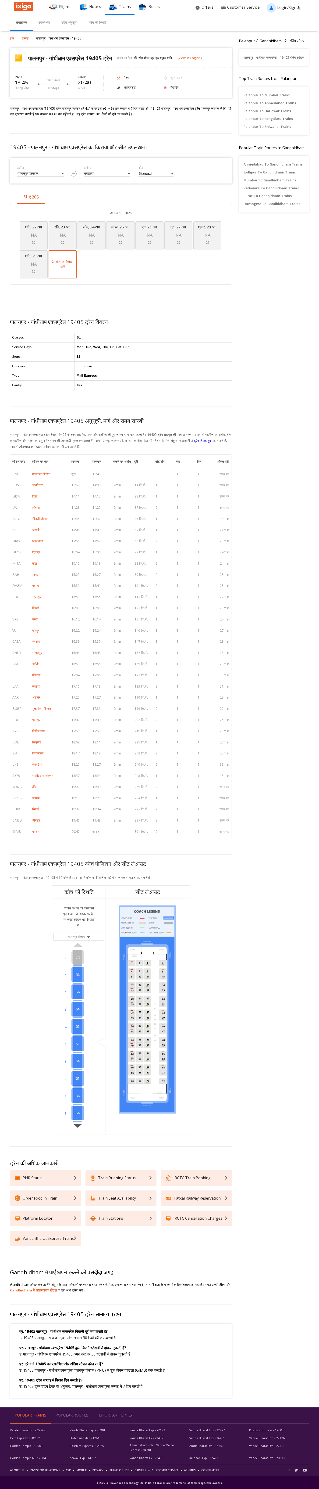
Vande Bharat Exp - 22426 (267, 1438)
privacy (98, 1470)
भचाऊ (35, 798)
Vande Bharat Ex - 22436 (146, 1458)
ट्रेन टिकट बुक (203, 440)
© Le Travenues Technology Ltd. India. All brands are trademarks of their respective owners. (159, 1483)
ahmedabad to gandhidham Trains (273, 164)
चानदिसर (37, 485)
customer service (165, 1470)
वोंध (34, 787)
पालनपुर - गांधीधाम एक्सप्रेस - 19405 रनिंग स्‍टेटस (274, 57)
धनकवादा (37, 541)
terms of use (119, 1470)
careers (140, 1470)
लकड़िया (37, 764)
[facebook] (290, 1470)
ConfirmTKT (210, 1470)
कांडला (36, 831)
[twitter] (296, 1470)
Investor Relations (45, 1470)
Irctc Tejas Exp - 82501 (25, 1438)
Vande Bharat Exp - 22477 (207, 1430)
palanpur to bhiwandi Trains (267, 126)
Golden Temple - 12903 (26, 1446)
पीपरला (36, 675)
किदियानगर (38, 731)
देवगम (35, 585)
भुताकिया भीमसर (41, 708)
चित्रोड (36, 742)
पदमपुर (36, 719)
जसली (35, 530)
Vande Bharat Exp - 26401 (207, 1438)
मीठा (34, 563)
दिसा (34, 496)
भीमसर (36, 820)
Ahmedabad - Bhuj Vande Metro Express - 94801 (152, 1447)
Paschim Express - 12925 (87, 1446)
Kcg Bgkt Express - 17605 (266, 1430)
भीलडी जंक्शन (40, 518)
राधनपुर (36, 597)
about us (17, 1470)
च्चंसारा (36, 641)
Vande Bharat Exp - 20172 (147, 1430)
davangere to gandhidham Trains (272, 204)
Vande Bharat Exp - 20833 (267, 1458)
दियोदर (36, 552)
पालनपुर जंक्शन (41, 474)
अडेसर (36, 697)
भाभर (35, 574)
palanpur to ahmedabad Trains (270, 103)
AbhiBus (190, 1470)
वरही (35, 619)
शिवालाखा (37, 753)
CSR (68, 1470)
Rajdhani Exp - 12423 (203, 1458)
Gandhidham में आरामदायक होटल (33, 1290)
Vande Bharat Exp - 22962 (28, 1430)
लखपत (36, 686)
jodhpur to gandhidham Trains (270, 172)
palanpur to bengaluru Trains (268, 118)
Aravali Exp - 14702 (83, 1458)
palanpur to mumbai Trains (267, 95)
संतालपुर (37, 652)
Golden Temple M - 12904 (28, 1458)
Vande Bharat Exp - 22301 (267, 1446)
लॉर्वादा (36, 507)
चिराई (35, 809)
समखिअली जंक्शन (42, 775)
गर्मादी (35, 664)
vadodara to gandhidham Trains (271, 188)
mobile (82, 1470)
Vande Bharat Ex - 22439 (146, 1438)
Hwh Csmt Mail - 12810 (85, 1438)
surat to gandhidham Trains (268, 196)
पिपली (35, 608)
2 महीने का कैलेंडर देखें (62, 264)
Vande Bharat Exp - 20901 (87, 1430)
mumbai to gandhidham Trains (270, 180)
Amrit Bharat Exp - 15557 (206, 1446)
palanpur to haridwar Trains (267, 111)
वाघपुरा (36, 630)
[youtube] (305, 1470)
